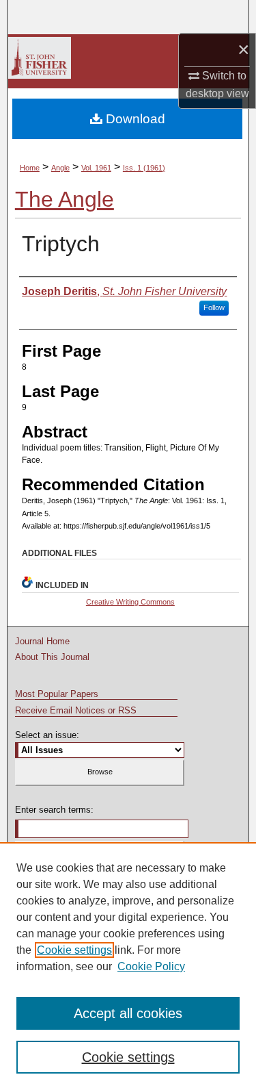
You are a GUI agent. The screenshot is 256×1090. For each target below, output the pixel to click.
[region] (128, 966)
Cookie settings (74, 950)
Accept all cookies (128, 1013)
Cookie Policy (151, 966)
